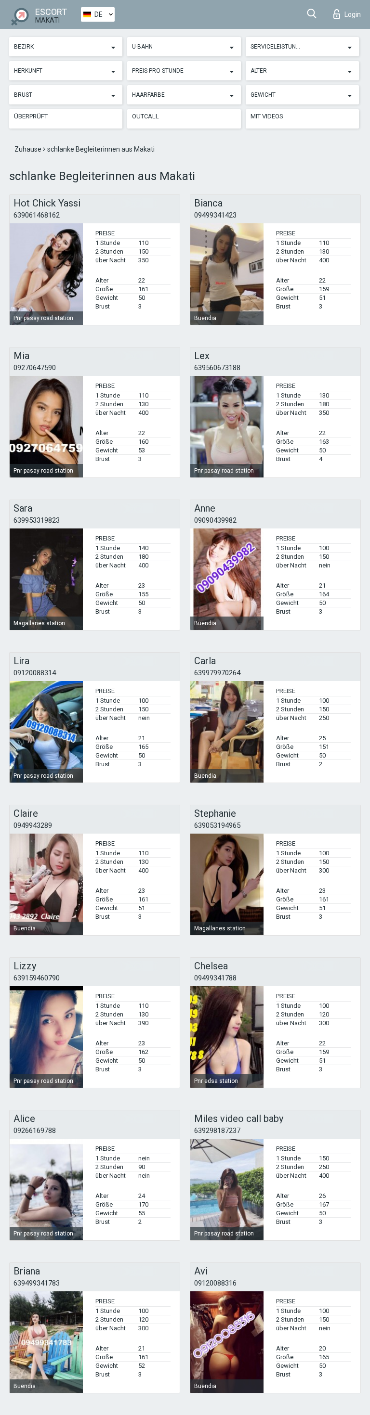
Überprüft (31, 116)
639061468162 (36, 215)
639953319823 (36, 520)
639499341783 (36, 1283)
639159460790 (36, 978)
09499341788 (215, 978)
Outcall (145, 116)
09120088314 (34, 673)
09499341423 (215, 215)
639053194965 (217, 825)
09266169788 (34, 1130)
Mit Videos (267, 116)
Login (352, 14)
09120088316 (215, 1283)
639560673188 (217, 367)
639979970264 (217, 673)
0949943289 (32, 825)
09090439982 (215, 520)
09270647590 (34, 367)
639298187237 (217, 1130)
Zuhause (28, 149)
